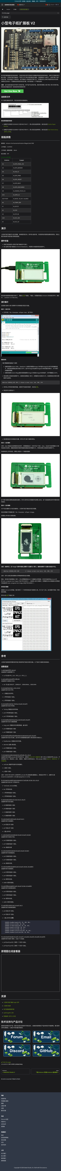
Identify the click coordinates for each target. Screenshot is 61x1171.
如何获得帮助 (4, 1137)
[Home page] (2, 9)
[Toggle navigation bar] (2, 5)
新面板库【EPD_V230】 (10, 1016)
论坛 (2, 1142)
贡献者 (33, 1)
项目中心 (3, 1122)
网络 (2, 1103)
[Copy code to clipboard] (58, 922)
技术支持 (3, 1145)
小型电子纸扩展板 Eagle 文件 (11, 1002)
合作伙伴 (3, 1124)
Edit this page (7, 1062)
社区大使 (28, 1)
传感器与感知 (4, 1101)
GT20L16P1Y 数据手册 (34, 757)
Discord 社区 (4, 1119)
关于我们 (3, 1153)
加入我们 (3, 1156)
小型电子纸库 (7, 1006)
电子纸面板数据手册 (9, 1009)
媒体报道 (3, 1160)
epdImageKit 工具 (8, 1013)
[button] (21, 5)
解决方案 (3, 1110)
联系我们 (3, 1158)
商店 (2, 1135)
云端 (2, 1108)
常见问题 (3, 1140)
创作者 (23, 1)
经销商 (3, 1126)
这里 (24, 295)
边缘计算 (3, 1106)
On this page (5, 13)
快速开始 (3, 1098)
